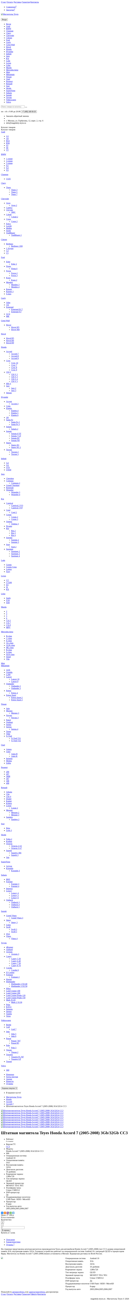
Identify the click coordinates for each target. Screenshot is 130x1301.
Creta (8, 406)
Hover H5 (15, 327)
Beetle (8, 1025)
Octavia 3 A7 (16, 848)
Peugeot (9, 81)
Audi (8, 26)
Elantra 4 (14, 411)
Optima (9, 522)
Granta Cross (11, 567)
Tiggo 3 (14, 190)
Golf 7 (13, 1029)
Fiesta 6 (14, 269)
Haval (8, 47)
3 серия (9, 161)
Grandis (9, 672)
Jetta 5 (13, 1034)
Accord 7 (15, 354)
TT (7, 150)
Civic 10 (14, 363)
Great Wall (10, 45)
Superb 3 (14, 855)
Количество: (6, 1220)
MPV (8, 627)
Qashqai (9, 722)
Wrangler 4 (15, 494)
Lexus (8, 63)
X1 (7, 165)
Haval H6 (10, 340)
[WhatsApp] (10, 1213)
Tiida (8, 734)
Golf (8, 1027)
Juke (8, 708)
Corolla (9, 968)
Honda (9, 49)
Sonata (9, 431)
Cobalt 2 (14, 217)
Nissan (9, 77)
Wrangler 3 (15, 492)
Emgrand (9, 307)
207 (7, 774)
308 (7, 781)
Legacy (9, 891)
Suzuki (9, 95)
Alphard (9, 949)
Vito (8, 659)
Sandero (9, 817)
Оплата (9, 2)
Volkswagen (11, 100)
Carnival (9, 503)
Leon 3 (9, 830)
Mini (8, 72)
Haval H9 (10, 343)
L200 (8, 675)
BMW (8, 29)
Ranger (9, 289)
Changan (9, 31)
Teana (8, 731)
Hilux (8, 988)
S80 (7, 1070)
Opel (8, 79)
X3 (7, 168)
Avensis (9, 952)
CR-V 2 (14, 374)
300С (13, 212)
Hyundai (9, 51)
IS (7, 587)
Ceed (8, 510)
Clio (8, 794)
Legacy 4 (15, 893)
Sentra (8, 725)
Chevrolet (10, 35)
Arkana (9, 792)
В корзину (6, 1230)
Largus (9, 569)
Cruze (8, 219)
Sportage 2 (15, 551)
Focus (8, 271)
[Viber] (8, 1213)
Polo (8, 1045)
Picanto (9, 526)
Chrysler (9, 210)
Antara (9, 749)
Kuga (8, 278)
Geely (8, 42)
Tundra (9, 1014)
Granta (9, 565)
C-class (9, 638)
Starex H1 (15, 445)
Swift (8, 927)
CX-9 (8, 625)
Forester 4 (15, 886)
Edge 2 (14, 264)
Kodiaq (9, 841)
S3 (7, 145)
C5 (7, 253)
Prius (8, 1005)
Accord (9, 351)
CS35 (8, 179)
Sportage (9, 549)
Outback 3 (15, 902)
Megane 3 (15, 815)
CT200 (9, 582)
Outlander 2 (16, 686)
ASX (8, 670)
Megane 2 (15, 812)
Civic (8, 361)
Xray (8, 571)
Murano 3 (15, 713)
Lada (8, 61)
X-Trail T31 (16, 738)
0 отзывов (9, 1141)
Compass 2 (15, 483)
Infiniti (8, 54)
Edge (8, 262)
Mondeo (9, 282)
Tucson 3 (15, 454)
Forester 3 (15, 884)
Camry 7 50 (16, 963)
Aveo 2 (14, 205)
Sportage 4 (15, 556)
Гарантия (26, 2)
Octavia (9, 844)
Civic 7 (14, 365)
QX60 (8, 470)
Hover (8, 325)
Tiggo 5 (14, 192)
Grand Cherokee (12, 485)
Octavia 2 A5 (16, 846)
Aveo (8, 203)
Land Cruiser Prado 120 (15, 995)
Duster (8, 799)
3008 (8, 776)
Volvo (8, 102)
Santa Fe (9, 420)
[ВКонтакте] (2, 1213)
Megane (9, 810)
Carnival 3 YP (17, 508)
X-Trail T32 (16, 741)
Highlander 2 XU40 (19, 984)
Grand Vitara (11, 916)
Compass (9, 481)
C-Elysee (9, 248)
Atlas (8, 302)
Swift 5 (14, 932)
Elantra (9, 408)
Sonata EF (15, 438)
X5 (7, 170)
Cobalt (8, 214)
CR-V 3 (14, 377)
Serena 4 (14, 729)
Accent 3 (14, 404)
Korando (9, 868)
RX (7, 589)
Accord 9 (15, 358)
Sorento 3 (15, 542)
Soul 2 (13, 547)
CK (7, 305)
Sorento (9, 538)
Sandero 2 (15, 819)
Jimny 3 (14, 922)
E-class (9, 641)
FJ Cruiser (10, 972)
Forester (9, 882)
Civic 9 (14, 370)
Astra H (14, 754)
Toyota (9, 97)
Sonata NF (15, 440)
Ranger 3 (9, 291)
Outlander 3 (16, 688)
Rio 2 (13, 531)
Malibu (9, 228)
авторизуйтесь (18, 1292)
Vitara (8, 936)
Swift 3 (14, 929)
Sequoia (9, 1009)
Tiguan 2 (14, 1052)
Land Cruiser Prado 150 (15, 998)
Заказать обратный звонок (17, 116)
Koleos (9, 803)
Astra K (14, 756)
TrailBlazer (10, 233)
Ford (8, 40)
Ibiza (8, 828)
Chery (8, 33)
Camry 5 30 (16, 959)
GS (7, 465)
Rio (7, 528)
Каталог (8, 130)
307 (7, 779)
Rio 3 (13, 533)
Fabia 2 (9, 839)
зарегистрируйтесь (37, 1292)
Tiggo (8, 187)
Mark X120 (10, 1000)
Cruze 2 (14, 221)
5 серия (9, 163)
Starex (8, 443)
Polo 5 (13, 1048)
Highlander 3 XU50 (19, 986)
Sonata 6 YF (16, 434)
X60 (8, 603)
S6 (7, 148)
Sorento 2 (15, 540)
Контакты (34, 2)
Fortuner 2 (15, 977)
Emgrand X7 (16, 312)
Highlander (10, 982)
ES (7, 585)
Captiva (9, 208)
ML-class (10, 647)
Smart (8, 657)
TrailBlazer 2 (16, 235)
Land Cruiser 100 (13, 991)
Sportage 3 (15, 554)
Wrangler (9, 490)
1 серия (9, 159)
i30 (7, 417)
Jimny (8, 920)
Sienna (9, 1011)
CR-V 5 (14, 381)
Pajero (8, 691)
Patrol (8, 720)
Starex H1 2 (16, 447)
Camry (9, 956)
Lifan (8, 65)
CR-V (8, 372)
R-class (9, 650)
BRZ (8, 879)
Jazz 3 (13, 390)
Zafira (8, 763)
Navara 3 (15, 718)
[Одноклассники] (5, 1213)
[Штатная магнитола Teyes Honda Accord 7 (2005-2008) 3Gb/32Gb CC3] (32, 1110)
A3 (7, 136)
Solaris (9, 427)
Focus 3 (14, 275)
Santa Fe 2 (15, 422)
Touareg (9, 1055)
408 (7, 783)
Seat (8, 86)
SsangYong (10, 91)
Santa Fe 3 (15, 424)
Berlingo (9, 244)
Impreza (9, 888)
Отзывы (9, 1084)
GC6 (8, 314)
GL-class (9, 643)
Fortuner (9, 975)
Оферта (33, 1294)
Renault (9, 84)
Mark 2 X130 (16, 1002)
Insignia (9, 758)
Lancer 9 (14, 681)
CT (7, 580)
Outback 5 (15, 907)
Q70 (8, 467)
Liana (8, 925)
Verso (8, 1016)
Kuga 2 (14, 280)
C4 (7, 251)
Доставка (17, 2)
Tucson (9, 450)
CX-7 (8, 623)
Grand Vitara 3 (17, 918)
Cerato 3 (14, 519)
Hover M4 (15, 329)
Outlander (10, 684)
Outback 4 (15, 905)
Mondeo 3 (15, 285)
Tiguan (9, 1050)
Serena (9, 727)
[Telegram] (13, 1213)
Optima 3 (15, 524)
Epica (8, 224)
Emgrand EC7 (17, 309)
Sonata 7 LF (16, 436)
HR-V (8, 384)
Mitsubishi (10, 74)
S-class (9, 652)
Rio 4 (13, 535)
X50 (8, 600)
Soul (8, 544)
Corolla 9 (15, 970)
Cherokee (10, 478)
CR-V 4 (14, 379)
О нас (3, 2)
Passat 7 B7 (16, 1041)
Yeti (7, 857)
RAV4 (8, 1007)
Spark (8, 231)
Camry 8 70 (16, 965)
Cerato (8, 515)
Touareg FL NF (17, 1057)
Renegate (10, 488)
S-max (8, 294)
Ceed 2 (14, 512)
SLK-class (10, 654)
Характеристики (13, 1242)
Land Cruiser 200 (13, 993)
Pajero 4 (14, 693)
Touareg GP (16, 1059)
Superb (9, 850)
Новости (10, 1081)
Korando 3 (15, 871)
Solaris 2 (14, 429)
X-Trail (9, 736)
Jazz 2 (13, 388)
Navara (9, 715)
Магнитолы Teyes (13, 1097)
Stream (9, 393)
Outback (9, 900)
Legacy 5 (15, 895)
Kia (7, 58)
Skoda (8, 88)
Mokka (9, 761)
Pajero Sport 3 (17, 700)
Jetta (8, 1032)
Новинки (10, 1074)
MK (7, 316)
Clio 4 (8, 796)
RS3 (8, 141)
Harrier (9, 979)
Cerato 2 (14, 517)
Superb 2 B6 (16, 853)
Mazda (9, 68)
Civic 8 (14, 367)
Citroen (9, 38)
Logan (8, 806)
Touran (9, 1061)
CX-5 (8, 620)
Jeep (8, 56)
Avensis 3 (15, 954)
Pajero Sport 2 (17, 697)
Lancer (9, 677)
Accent (9, 401)
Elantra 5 (14, 413)
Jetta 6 (13, 1036)
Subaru (9, 93)
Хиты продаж (12, 1077)
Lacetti (9, 226)
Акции (9, 1079)
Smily (8, 598)
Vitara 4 (14, 938)
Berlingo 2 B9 (17, 246)
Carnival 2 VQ (17, 505)
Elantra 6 (14, 415)
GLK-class (10, 645)
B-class (9, 636)
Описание (10, 1240)
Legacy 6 (15, 898)
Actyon (9, 866)
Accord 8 (15, 356)
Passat (8, 1038)
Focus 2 (14, 273)
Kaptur (9, 801)
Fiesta (8, 266)
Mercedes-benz (12, 70)
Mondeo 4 (15, 287)
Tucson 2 (15, 452)
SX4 (8, 934)
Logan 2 (14, 808)
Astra (8, 752)
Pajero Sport (11, 695)
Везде (8, 24)
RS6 (8, 143)
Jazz (8, 386)
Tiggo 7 (14, 194)
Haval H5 (10, 338)
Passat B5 (15, 1043)
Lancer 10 (15, 679)
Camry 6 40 (16, 961)
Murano (9, 711)
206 (7, 772)
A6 (7, 138)
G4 (7, 463)
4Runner (9, 947)
